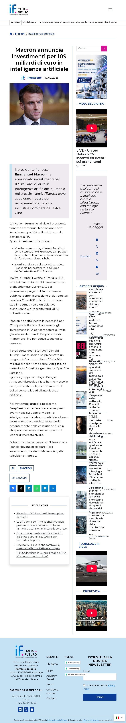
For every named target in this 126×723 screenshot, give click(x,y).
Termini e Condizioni (76, 674)
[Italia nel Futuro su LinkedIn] (20, 709)
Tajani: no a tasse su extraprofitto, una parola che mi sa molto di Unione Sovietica (75, 22)
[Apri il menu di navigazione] (110, 10)
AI (13, 468)
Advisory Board (51, 677)
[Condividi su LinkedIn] (29, 488)
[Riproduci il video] (91, 128)
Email (86, 671)
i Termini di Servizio (91, 720)
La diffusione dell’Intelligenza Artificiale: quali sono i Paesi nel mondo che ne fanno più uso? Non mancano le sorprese (41, 525)
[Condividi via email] (52, 488)
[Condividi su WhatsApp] (36, 488)
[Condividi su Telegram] (44, 488)
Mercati (20, 33)
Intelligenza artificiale (41, 33)
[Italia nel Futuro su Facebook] (32, 709)
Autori (50, 684)
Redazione (35, 77)
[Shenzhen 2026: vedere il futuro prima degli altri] (91, 76)
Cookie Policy (73, 668)
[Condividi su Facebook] (13, 488)
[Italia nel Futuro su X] (26, 709)
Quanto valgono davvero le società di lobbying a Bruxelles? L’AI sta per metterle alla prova (39, 537)
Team (49, 670)
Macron (26, 468)
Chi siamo (52, 664)
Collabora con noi (52, 691)
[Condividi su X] (21, 488)
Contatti (51, 698)
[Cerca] (104, 48)
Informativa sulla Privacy (57, 720)
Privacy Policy (73, 662)
